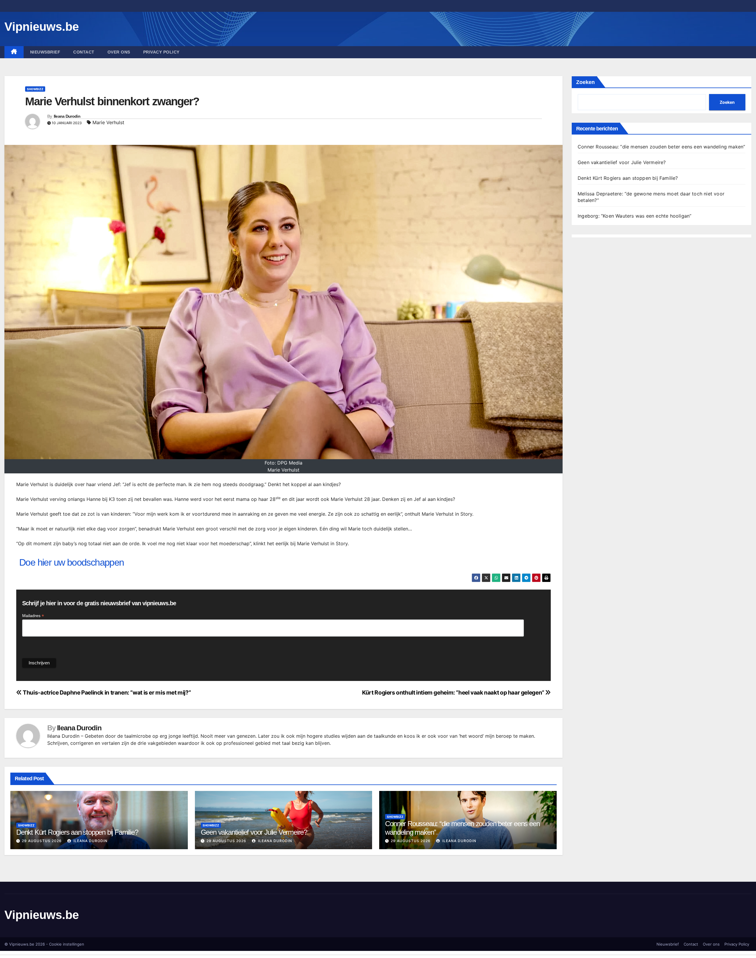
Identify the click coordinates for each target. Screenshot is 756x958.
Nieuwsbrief (45, 52)
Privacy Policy (161, 52)
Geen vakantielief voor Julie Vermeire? (254, 832)
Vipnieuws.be (41, 26)
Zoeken (585, 82)
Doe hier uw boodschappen (71, 562)
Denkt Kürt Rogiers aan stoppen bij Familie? (77, 832)
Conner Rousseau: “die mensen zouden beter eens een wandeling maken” (661, 147)
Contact (83, 52)
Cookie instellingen (66, 944)
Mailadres (33, 616)
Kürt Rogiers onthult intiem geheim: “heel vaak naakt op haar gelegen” (453, 692)
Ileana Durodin (67, 116)
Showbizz (35, 89)
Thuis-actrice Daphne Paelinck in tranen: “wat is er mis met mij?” (106, 692)
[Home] (14, 52)
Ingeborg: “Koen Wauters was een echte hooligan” (634, 216)
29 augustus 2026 (42, 841)
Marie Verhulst (108, 122)
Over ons (118, 52)
